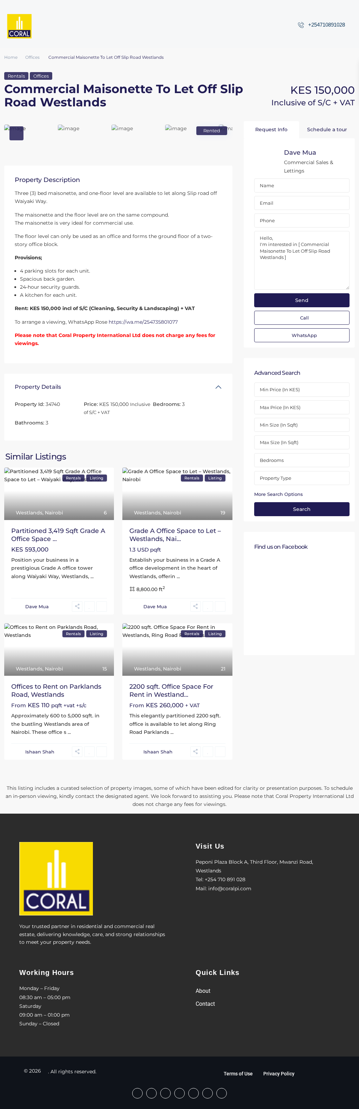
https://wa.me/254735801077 (143, 322)
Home (11, 57)
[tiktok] (165, 1093)
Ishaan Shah (39, 751)
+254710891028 (326, 25)
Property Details (38, 387)
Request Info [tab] (271, 129)
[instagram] (221, 1093)
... (92, 576)
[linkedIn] (193, 1093)
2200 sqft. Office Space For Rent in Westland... (171, 691)
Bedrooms (272, 460)
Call (304, 318)
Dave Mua (37, 606)
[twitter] (179, 1093)
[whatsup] (151, 1093)
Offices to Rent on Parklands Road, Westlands (56, 691)
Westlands (29, 513)
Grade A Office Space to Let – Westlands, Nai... (175, 535)
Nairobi (54, 513)
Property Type (275, 478)
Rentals (16, 76)
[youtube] (207, 1093)
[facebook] (137, 1093)
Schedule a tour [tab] (327, 129)
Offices (32, 57)
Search (302, 509)
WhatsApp (304, 335)
